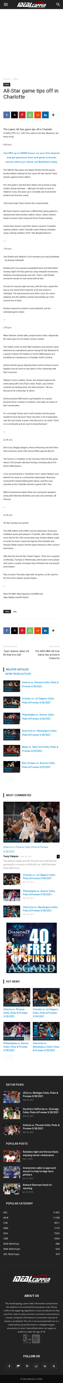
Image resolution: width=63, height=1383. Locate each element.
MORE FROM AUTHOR (18, 673)
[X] (14, 115)
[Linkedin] (45, 115)
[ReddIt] (37, 115)
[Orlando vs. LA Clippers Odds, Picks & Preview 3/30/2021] (11, 702)
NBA (15, 78)
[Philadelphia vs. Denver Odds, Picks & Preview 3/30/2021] (11, 895)
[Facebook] (6, 115)
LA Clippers (10, 706)
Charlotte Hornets (9, 737)
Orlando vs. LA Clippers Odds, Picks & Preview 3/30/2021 (45, 1013)
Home (6, 78)
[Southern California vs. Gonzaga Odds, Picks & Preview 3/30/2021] (11, 1113)
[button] (5, 4)
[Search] (58, 4)
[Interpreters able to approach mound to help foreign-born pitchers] (11, 1172)
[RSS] (44, 1366)
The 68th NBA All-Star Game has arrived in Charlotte (47, 655)
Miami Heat (11, 754)
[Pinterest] (22, 115)
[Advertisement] (31, 42)
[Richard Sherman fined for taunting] (11, 1189)
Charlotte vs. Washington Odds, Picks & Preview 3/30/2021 (46, 1047)
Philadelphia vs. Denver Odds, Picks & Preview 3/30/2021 (16, 1047)
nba (14, 611)
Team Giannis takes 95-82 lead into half (16, 653)
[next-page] (11, 779)
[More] (53, 115)
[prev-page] (5, 779)
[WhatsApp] (30, 115)
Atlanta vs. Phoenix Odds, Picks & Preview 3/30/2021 (15, 1013)
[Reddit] (36, 1366)
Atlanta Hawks (8, 689)
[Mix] (18, 1366)
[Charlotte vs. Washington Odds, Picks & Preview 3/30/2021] (11, 911)
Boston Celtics (8, 769)
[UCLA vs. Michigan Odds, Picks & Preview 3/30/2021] (11, 1097)
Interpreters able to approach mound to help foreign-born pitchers (39, 1171)
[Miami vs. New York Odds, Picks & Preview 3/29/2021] (11, 751)
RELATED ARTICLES (17, 669)
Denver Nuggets (9, 721)
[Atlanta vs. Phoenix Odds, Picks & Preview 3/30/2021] (31, 822)
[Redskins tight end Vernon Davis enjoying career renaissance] (11, 1156)
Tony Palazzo (10, 856)
